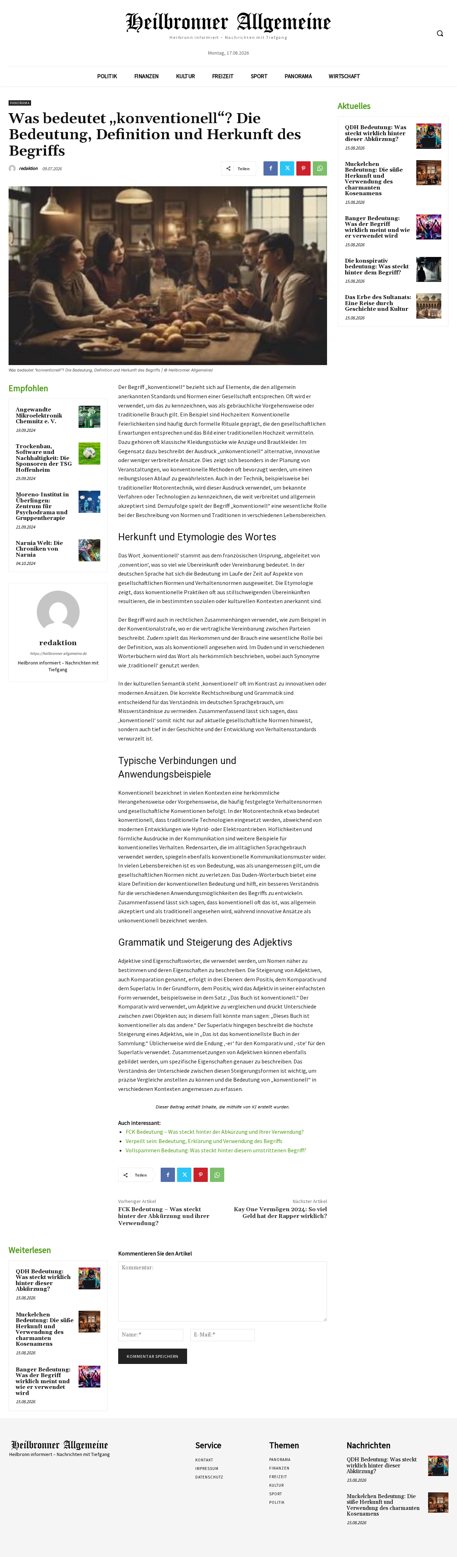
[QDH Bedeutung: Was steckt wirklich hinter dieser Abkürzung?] (90, 1279)
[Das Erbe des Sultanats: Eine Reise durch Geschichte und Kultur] (428, 305)
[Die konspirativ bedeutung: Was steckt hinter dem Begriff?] (428, 269)
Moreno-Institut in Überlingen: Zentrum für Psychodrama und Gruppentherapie (42, 506)
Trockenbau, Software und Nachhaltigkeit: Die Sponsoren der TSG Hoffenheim (44, 458)
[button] (439, 33)
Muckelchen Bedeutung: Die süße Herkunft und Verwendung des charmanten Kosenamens (45, 1329)
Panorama (20, 103)
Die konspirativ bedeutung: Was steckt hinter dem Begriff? (377, 267)
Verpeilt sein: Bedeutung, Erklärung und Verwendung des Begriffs (204, 1140)
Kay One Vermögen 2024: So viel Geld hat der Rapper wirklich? (280, 1213)
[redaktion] (13, 168)
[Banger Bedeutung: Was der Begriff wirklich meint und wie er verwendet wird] (90, 1377)
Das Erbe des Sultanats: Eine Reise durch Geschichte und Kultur (378, 303)
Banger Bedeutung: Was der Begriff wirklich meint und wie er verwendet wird (43, 1381)
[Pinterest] (303, 168)
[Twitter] (287, 168)
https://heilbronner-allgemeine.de (58, 653)
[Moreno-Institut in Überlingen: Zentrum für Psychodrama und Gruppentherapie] (90, 502)
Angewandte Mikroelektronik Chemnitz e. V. (39, 415)
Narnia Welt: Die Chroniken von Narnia (39, 549)
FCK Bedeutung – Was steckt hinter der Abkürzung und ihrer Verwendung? (215, 1131)
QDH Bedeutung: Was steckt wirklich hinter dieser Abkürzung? (43, 1280)
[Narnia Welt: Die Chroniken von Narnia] (90, 550)
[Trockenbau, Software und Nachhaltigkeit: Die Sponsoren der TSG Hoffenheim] (90, 454)
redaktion (28, 168)
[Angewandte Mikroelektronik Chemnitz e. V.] (90, 417)
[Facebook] (270, 168)
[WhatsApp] (320, 168)
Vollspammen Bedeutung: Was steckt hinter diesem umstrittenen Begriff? (216, 1150)
